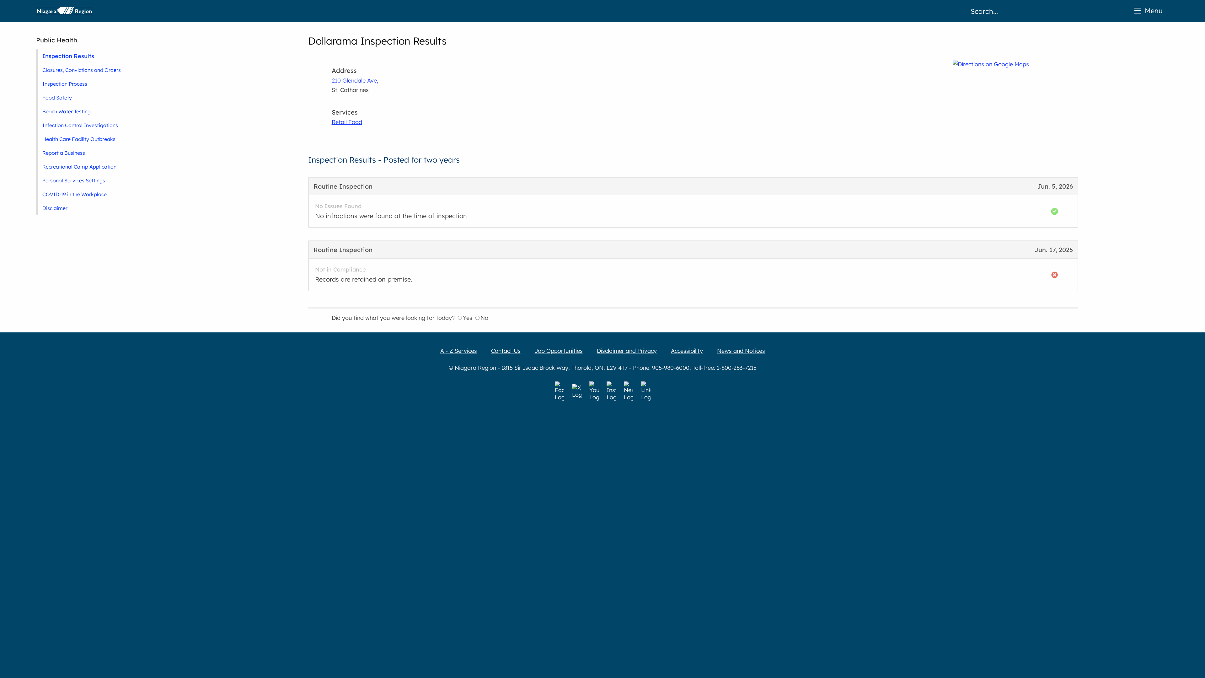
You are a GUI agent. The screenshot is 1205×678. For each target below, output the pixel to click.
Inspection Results (68, 55)
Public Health (56, 40)
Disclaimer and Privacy (627, 350)
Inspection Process (64, 84)
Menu (1154, 10)
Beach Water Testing (66, 111)
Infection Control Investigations (80, 125)
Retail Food (347, 122)
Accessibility (687, 350)
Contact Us (506, 350)
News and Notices (741, 350)
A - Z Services (458, 350)
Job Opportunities (559, 350)
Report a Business (63, 153)
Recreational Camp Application (79, 167)
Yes (467, 317)
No (484, 317)
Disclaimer (54, 208)
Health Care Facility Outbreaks (78, 139)
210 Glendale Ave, (355, 80)
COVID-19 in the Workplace (74, 194)
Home (64, 11)
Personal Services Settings (73, 180)
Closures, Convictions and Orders (81, 70)
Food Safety (57, 97)
